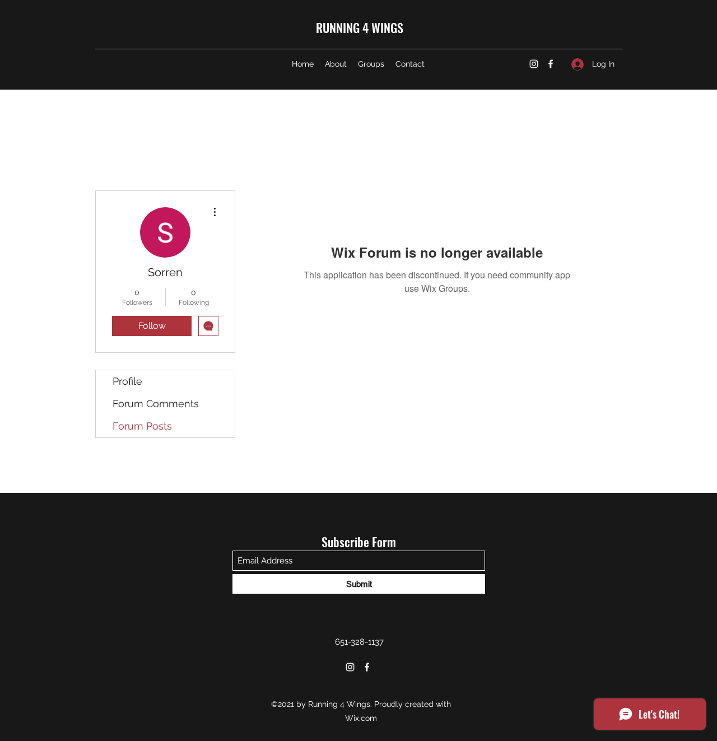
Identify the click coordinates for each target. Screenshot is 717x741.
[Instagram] (533, 63)
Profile (127, 381)
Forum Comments (156, 403)
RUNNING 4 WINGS (359, 27)
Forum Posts (142, 426)
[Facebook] (550, 63)
